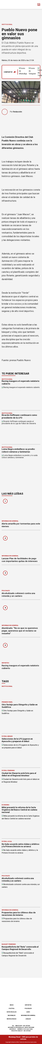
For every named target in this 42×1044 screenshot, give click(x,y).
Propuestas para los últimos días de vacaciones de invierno (19, 913)
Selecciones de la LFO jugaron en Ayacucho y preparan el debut (17, 740)
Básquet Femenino (9, 944)
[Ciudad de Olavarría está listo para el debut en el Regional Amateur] (21, 789)
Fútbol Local (7, 841)
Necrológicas (11, 1019)
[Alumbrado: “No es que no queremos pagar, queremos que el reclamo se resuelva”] (21, 613)
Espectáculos (11, 1012)
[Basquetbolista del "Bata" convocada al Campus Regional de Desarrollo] (21, 962)
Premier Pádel (7, 702)
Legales (28, 1019)
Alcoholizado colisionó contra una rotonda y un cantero (18, 594)
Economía (5, 804)
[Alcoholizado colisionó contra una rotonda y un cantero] (21, 578)
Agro (28, 1012)
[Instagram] (17, 996)
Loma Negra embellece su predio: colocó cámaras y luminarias (18, 450)
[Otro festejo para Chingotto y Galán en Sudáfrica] (21, 720)
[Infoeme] (11, 4)
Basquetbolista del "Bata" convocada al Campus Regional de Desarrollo (20, 948)
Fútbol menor (7, 736)
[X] (32, 996)
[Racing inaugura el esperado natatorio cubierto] (21, 650)
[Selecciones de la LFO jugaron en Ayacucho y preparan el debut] (21, 754)
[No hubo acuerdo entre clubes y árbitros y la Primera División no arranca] (21, 860)
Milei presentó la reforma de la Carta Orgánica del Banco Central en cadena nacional (19, 809)
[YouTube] (25, 996)
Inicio (11, 1005)
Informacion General (10, 521)
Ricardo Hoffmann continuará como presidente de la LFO (19, 416)
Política (11, 1008)
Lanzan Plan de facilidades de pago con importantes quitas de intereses (19, 559)
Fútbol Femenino (8, 770)
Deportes (5, 662)
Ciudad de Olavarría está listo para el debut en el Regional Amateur (19, 774)
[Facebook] (10, 996)
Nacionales (11, 1015)
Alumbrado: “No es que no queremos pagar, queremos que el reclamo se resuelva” (20, 631)
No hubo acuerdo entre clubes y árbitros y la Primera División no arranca (20, 845)
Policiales (6, 590)
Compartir (8, 72)
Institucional (7, 24)
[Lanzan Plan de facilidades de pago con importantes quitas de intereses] (21, 543)
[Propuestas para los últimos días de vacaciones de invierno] (21, 928)
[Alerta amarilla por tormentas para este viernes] (21, 508)
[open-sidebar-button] (38, 4)
